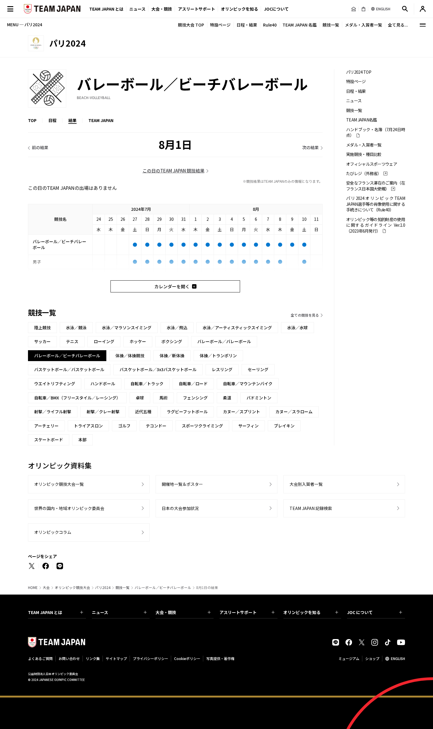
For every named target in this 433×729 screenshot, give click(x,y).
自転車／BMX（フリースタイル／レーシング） (77, 398)
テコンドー (156, 426)
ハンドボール (102, 383)
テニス (72, 341)
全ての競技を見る (305, 314)
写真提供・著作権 (220, 658)
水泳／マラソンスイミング (126, 327)
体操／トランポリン (218, 355)
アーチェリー (46, 426)
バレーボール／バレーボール (224, 341)
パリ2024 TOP (358, 72)
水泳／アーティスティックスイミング (237, 327)
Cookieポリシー (187, 658)
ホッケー (138, 341)
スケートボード (48, 439)
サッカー (42, 341)
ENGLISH (398, 658)
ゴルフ (124, 426)
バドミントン (259, 398)
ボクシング (171, 341)
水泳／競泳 (76, 327)
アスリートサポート (196, 9)
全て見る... (398, 25)
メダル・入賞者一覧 (363, 25)
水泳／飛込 (177, 327)
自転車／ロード (193, 383)
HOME (33, 587)
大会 (46, 587)
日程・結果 (247, 25)
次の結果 (310, 147)
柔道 (227, 398)
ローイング (104, 341)
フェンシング (195, 398)
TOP (32, 120)
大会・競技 (166, 612)
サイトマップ (116, 658)
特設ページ (220, 25)
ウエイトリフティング (54, 383)
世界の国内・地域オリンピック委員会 (69, 508)
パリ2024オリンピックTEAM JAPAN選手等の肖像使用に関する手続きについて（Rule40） (375, 204)
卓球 (140, 398)
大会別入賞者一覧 (306, 484)
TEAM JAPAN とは (45, 612)
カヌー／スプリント (241, 411)
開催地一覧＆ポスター (182, 484)
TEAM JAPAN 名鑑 (299, 25)
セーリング (258, 369)
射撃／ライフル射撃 (52, 411)
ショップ (372, 658)
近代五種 (143, 411)
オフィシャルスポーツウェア (371, 164)
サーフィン (248, 426)
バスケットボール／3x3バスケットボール (158, 369)
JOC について (360, 612)
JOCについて (276, 9)
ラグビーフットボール (187, 411)
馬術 (163, 398)
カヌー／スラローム (294, 411)
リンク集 (93, 658)
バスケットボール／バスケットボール (69, 369)
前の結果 (40, 147)
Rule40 (270, 25)
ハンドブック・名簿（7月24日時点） (375, 132)
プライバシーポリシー (150, 658)
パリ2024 (102, 587)
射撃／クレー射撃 (103, 411)
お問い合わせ (69, 658)
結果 (72, 120)
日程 (52, 120)
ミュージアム (348, 658)
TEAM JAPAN (100, 120)
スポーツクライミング (202, 426)
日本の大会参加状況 (180, 508)
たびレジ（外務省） (363, 173)
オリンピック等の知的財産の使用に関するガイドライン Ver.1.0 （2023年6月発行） (375, 225)
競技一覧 (331, 25)
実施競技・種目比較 (363, 154)
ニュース (137, 9)
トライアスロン (88, 426)
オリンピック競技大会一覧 (59, 484)
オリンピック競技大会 (72, 587)
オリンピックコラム (52, 532)
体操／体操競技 (129, 355)
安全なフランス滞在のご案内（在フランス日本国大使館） (375, 185)
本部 (82, 439)
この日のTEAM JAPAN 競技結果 (173, 170)
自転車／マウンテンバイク (247, 383)
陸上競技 (42, 327)
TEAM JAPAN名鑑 (361, 120)
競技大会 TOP (191, 25)
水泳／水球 (297, 327)
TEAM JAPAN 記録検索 (311, 508)
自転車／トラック (146, 383)
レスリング (222, 369)
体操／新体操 (172, 355)
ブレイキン (284, 426)
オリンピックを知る (239, 9)
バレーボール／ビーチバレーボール (163, 587)
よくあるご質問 (40, 658)
